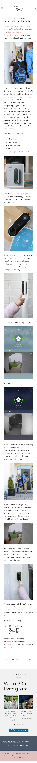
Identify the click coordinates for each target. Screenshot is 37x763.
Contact (20, 741)
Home (14, 18)
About (27, 741)
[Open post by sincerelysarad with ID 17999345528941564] (26, 702)
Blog (4, 741)
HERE (9, 642)
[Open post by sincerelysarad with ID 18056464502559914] (11, 702)
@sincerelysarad (18, 674)
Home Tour (12, 741)
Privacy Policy (14, 743)
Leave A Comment (11, 660)
